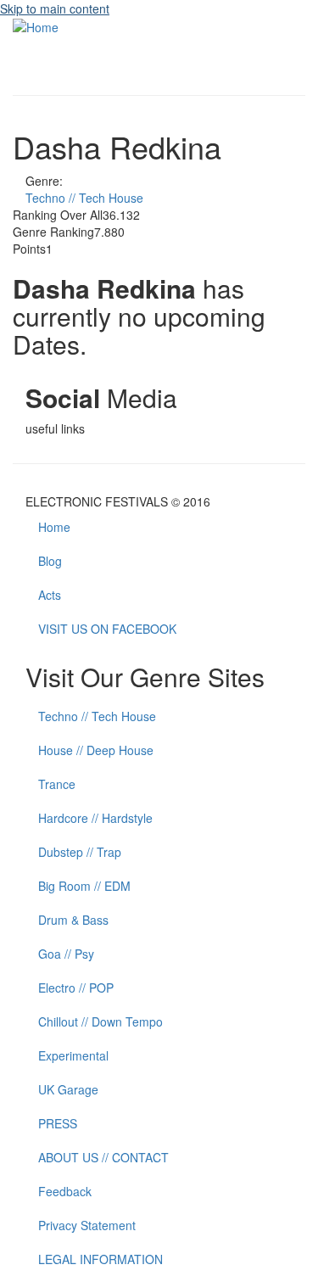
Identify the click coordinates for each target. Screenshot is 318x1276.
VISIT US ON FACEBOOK (107, 628)
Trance (56, 783)
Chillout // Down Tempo (100, 1021)
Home (54, 526)
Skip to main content (54, 8)
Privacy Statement (87, 1225)
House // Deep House (95, 750)
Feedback (65, 1191)
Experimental (73, 1055)
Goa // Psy (66, 953)
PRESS (57, 1123)
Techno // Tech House (84, 197)
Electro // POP (76, 987)
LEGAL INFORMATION (100, 1259)
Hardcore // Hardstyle (95, 817)
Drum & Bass (73, 919)
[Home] (36, 25)
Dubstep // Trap (79, 851)
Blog (50, 560)
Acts (49, 594)
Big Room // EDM (84, 885)
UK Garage (68, 1089)
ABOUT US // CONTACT (103, 1157)
